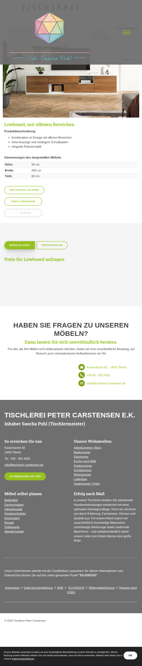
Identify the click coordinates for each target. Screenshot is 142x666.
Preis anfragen (23, 201)
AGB (60, 587)
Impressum (12, 587)
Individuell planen (24, 190)
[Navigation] (126, 32)
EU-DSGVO (76, 587)
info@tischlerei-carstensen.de (106, 383)
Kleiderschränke (15, 513)
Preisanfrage (52, 245)
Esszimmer (81, 456)
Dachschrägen (14, 504)
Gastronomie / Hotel (87, 483)
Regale (9, 522)
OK (130, 655)
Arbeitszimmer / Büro (87, 447)
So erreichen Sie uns (25, 476)
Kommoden (12, 518)
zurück (25, 212)
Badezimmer (82, 452)
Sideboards (12, 527)
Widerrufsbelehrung (102, 587)
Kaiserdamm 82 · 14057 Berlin (107, 367)
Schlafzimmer (83, 470)
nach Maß (89, 461)
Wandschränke (14, 531)
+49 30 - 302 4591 (99, 375)
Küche (78, 461)
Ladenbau (80, 479)
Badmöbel (11, 500)
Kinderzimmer (83, 465)
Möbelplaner (19, 245)
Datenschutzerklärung (38, 587)
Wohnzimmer (82, 474)
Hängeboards (13, 509)
